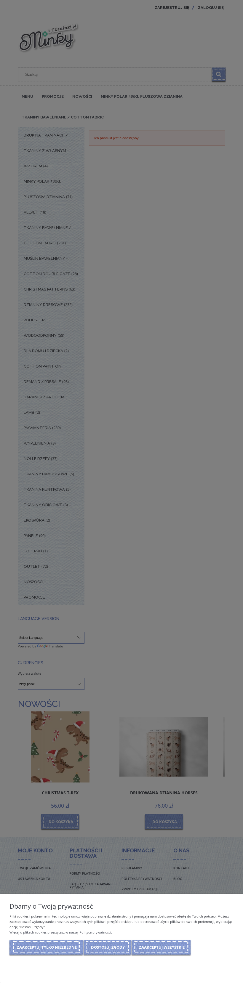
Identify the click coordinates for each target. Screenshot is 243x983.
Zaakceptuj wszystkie (162, 947)
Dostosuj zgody (108, 947)
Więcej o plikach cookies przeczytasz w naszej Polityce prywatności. (60, 932)
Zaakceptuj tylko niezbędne (47, 947)
